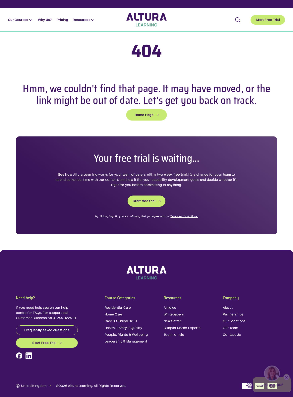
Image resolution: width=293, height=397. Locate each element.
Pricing (62, 20)
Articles (170, 308)
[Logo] (146, 273)
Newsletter (172, 321)
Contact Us (232, 335)
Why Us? (45, 20)
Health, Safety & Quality (123, 328)
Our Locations (234, 321)
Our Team (230, 328)
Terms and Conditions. (184, 216)
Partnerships (233, 314)
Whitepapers (174, 314)
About (228, 308)
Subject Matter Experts (182, 328)
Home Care (113, 314)
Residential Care (118, 308)
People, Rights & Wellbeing (126, 335)
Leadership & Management (126, 341)
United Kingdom (33, 386)
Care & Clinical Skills (121, 321)
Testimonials (174, 335)
